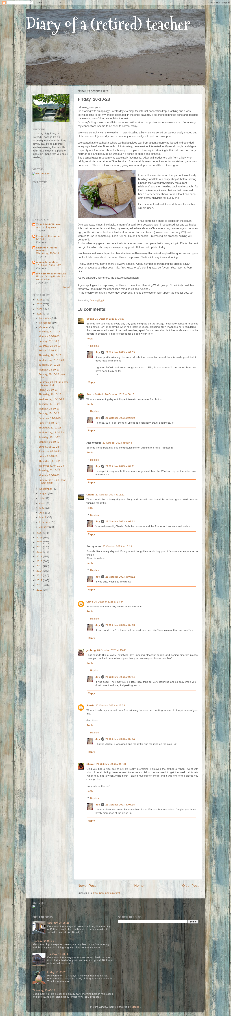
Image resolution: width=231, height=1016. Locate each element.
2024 (39, 309)
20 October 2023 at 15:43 (111, 650)
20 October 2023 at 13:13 (117, 546)
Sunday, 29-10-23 (49, 341)
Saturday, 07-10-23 (50, 451)
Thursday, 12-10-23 (50, 427)
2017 (39, 556)
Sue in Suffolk (95, 394)
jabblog (91, 650)
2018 (39, 552)
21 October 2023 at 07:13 (120, 625)
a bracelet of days (47, 262)
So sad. (40, 239)
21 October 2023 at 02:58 (111, 764)
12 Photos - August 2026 (49, 265)
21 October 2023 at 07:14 (120, 677)
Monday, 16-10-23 (49, 408)
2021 (39, 537)
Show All (65, 287)
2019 (39, 547)
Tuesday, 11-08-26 (58, 954)
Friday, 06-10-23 (48, 456)
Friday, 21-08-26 (56, 972)
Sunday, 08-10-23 (49, 446)
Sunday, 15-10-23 (49, 413)
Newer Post (87, 885)
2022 (39, 533)
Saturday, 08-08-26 (58, 922)
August (43, 493)
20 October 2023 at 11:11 (110, 494)
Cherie (90, 494)
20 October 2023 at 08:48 (117, 442)
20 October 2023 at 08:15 (119, 394)
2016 (39, 561)
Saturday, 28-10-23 (50, 346)
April (42, 512)
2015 (39, 566)
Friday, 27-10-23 (48, 350)
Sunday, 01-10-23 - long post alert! (52, 481)
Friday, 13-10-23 (48, 423)
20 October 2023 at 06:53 (110, 318)
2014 (39, 570)
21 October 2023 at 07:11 (120, 466)
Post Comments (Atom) (106, 893)
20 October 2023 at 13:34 (108, 601)
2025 (39, 304)
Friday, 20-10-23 (48, 389)
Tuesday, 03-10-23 (49, 470)
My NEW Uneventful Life (51, 273)
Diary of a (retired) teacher (108, 24)
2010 (39, 589)
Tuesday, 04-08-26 (43, 941)
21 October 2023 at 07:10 (120, 418)
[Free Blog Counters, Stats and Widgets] (33, 907)
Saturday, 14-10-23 (50, 418)
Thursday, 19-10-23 (50, 394)
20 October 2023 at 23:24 (110, 705)
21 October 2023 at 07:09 (120, 352)
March (43, 517)
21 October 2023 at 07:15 (120, 804)
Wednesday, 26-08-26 (47, 253)
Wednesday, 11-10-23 (51, 432)
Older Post (190, 885)
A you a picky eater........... (50, 227)
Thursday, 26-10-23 (50, 355)
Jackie (90, 705)
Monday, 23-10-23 (49, 369)
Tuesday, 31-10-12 (49, 331)
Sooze (90, 318)
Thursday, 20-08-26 (43, 990)
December (45, 318)
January (44, 527)
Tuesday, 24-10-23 (49, 364)
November (45, 322)
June (42, 503)
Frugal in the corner (48, 236)
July (42, 498)
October (44, 327)
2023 (39, 314)
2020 (39, 542)
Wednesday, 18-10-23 (51, 399)
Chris (89, 601)
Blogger (136, 1007)
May (42, 507)
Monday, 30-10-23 (49, 336)
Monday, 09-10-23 (49, 442)
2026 (39, 299)
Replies (94, 346)
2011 (39, 585)
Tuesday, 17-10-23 (49, 404)
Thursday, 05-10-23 (50, 461)
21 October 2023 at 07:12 (120, 521)
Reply (89, 338)
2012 (39, 580)
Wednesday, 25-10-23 (51, 360)
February (45, 522)
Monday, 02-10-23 (49, 475)
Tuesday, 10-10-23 (49, 437)
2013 (39, 575)
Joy (97, 352)
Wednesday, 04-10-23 (51, 465)
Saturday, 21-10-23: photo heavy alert (54, 383)
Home (139, 885)
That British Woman (48, 224)
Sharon (90, 764)
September (46, 489)
